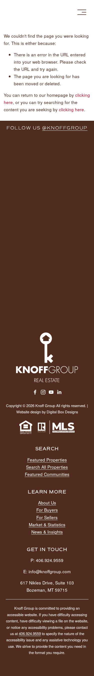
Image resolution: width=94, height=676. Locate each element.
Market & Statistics (47, 524)
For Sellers (47, 517)
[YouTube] (51, 392)
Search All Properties (47, 467)
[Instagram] (43, 392)
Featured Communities (47, 474)
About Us (47, 502)
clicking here (71, 109)
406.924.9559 (30, 633)
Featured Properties (47, 459)
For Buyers (47, 510)
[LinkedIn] (59, 392)
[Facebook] (35, 392)
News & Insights (47, 532)
